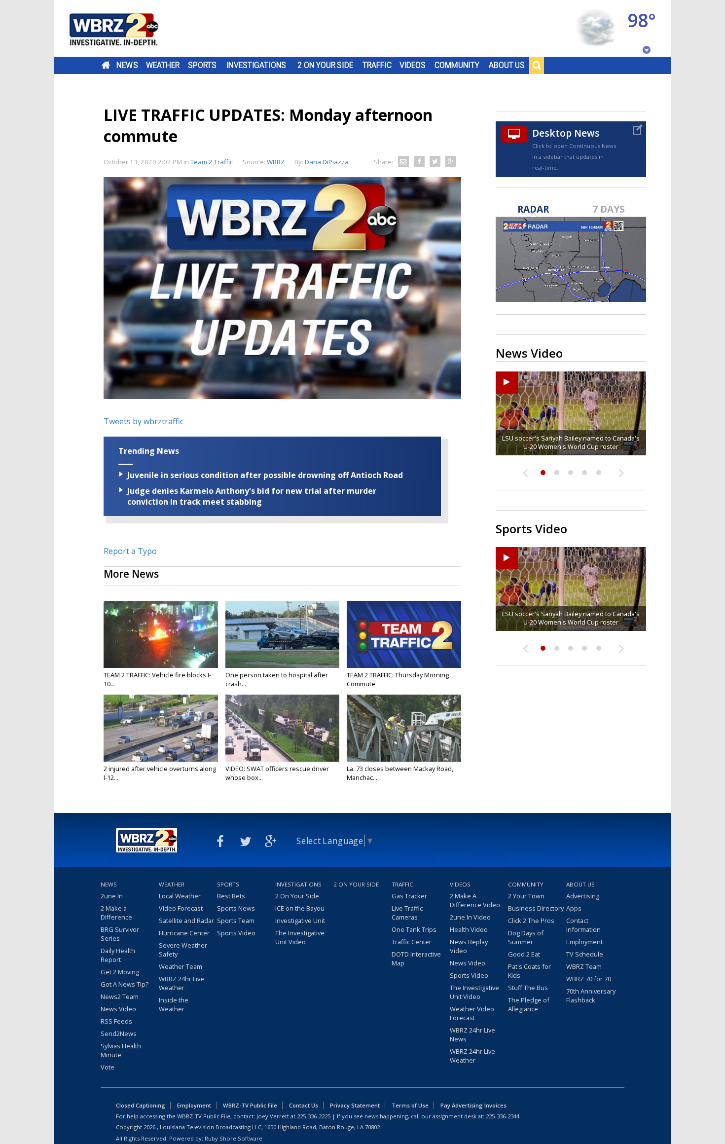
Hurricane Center (184, 932)
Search (536, 65)
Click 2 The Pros (531, 920)
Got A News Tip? (124, 984)
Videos (412, 65)
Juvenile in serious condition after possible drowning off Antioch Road (265, 475)
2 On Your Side (325, 65)
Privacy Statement (355, 1105)
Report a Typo (130, 551)
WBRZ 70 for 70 (588, 978)
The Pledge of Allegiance (528, 1004)
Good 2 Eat (524, 954)
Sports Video (236, 932)
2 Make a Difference (116, 913)
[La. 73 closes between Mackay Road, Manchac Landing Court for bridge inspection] (404, 728)
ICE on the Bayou (300, 908)
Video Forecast (181, 908)
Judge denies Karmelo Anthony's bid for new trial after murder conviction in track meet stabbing (251, 496)
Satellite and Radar (186, 920)
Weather (163, 65)
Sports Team (235, 920)
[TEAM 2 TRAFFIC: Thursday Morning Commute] (404, 634)
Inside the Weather (173, 1004)
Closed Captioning (140, 1105)
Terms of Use (410, 1105)
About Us (507, 65)
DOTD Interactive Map (416, 958)
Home (106, 65)
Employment (584, 941)
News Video (118, 1008)
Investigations (256, 65)
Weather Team (180, 966)
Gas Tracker (409, 895)
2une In (112, 895)
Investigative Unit (300, 920)
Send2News (119, 1033)
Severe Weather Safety (183, 950)
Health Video (469, 929)
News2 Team (120, 996)
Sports (202, 65)
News (127, 65)
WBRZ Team (584, 966)
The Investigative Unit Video (300, 937)
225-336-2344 (502, 1116)
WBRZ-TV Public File (250, 1105)
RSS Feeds (116, 1021)
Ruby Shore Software (233, 1138)
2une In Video (470, 917)
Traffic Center (412, 941)
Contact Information (583, 925)
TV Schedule (584, 954)
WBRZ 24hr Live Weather (181, 983)
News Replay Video (469, 946)
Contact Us (303, 1105)
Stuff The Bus (528, 987)
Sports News (236, 908)
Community (457, 65)
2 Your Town (526, 895)
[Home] (126, 28)
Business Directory (536, 908)
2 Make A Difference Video (475, 900)
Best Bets (231, 895)
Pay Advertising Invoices (473, 1105)
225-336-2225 (313, 1116)
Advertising (582, 895)
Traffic (377, 65)
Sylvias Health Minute (121, 1050)
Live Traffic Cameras (407, 913)
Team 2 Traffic (211, 161)
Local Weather (180, 895)
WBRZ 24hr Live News (472, 1034)
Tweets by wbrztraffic (143, 421)
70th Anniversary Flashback (591, 995)
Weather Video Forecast (472, 1013)
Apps (573, 908)
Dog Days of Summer (526, 937)
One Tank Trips (414, 929)
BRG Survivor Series (120, 934)
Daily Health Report (118, 955)
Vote (107, 1067)
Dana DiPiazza (327, 161)
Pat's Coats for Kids (529, 971)
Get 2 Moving (120, 971)
